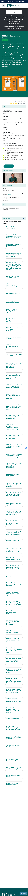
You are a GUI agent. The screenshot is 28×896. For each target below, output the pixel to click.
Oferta (4, 107)
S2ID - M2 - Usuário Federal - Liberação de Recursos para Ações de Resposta (13, 533)
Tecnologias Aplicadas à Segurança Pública (12, 227)
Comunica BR (10, 1)
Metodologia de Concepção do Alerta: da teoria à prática (13, 671)
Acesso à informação (19, 1)
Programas (5, 205)
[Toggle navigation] (3, 5)
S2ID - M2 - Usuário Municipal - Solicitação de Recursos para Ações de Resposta (13, 376)
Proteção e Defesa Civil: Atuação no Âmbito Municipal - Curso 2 (12, 437)
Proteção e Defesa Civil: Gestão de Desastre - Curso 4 (13, 640)
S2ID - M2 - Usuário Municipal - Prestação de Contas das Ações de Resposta (12, 522)
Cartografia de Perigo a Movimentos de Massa (12, 760)
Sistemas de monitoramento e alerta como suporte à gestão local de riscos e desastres (14, 660)
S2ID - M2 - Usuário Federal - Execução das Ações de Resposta (13, 485)
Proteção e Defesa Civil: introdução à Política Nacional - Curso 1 (12, 417)
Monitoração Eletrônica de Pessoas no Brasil (13, 784)
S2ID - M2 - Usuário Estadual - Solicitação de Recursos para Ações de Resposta (14, 386)
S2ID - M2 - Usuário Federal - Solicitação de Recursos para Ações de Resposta (13, 494)
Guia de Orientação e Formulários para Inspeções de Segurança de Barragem (13, 603)
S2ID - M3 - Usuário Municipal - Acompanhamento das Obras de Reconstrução (12, 427)
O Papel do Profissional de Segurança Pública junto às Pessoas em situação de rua (13, 301)
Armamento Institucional (13, 753)
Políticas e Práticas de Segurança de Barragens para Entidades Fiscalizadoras (13, 622)
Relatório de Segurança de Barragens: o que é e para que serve (13, 320)
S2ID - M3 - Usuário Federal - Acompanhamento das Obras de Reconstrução (14, 550)
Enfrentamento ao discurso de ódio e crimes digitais (13, 768)
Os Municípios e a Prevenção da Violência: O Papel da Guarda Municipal (13, 255)
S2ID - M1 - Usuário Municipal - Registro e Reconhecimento (12, 346)
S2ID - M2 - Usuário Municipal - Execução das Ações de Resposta (13, 310)
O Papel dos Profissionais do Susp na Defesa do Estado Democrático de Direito (14, 236)
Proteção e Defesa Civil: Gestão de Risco (12, 541)
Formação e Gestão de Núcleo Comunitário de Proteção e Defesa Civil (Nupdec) (12, 710)
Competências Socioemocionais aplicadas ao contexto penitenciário (13, 728)
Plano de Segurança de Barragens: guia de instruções (12, 612)
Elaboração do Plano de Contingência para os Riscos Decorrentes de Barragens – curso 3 (14, 650)
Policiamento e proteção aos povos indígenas (13, 276)
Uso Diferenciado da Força (13, 293)
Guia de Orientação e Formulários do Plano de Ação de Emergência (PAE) (13, 593)
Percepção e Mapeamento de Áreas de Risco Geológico (13, 475)
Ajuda (24, 893)
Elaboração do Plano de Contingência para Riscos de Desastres (14, 584)
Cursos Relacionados (8, 218)
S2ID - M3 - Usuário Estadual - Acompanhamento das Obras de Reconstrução (14, 455)
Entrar (9, 194)
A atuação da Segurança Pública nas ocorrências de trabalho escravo (13, 737)
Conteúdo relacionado (8, 170)
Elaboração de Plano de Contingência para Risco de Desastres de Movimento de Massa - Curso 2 (13, 680)
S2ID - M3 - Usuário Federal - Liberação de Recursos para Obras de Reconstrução (14, 567)
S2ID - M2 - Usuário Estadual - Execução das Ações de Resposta (14, 446)
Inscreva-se (8, 166)
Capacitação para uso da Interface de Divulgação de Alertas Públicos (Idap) (13, 691)
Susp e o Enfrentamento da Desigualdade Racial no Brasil (13, 245)
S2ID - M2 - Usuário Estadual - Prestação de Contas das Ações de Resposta (14, 503)
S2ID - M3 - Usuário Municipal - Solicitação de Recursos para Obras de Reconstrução (13, 396)
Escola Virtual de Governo (13, 5)
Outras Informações (7, 185)
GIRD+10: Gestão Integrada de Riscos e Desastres (13, 631)
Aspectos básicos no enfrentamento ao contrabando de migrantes (13, 700)
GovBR (2, 1)
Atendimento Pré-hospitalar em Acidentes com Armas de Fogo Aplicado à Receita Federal (13, 407)
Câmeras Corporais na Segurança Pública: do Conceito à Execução (12, 285)
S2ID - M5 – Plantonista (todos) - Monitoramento (13, 558)
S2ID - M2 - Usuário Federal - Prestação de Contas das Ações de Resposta (13, 513)
